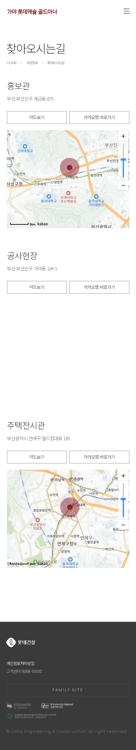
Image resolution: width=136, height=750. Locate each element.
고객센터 (24, 671)
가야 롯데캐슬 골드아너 (32, 11)
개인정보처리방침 (20, 663)
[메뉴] (126, 11)
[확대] (123, 136)
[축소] (123, 185)
